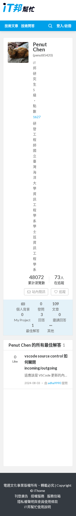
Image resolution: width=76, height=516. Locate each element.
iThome (39, 491)
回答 (41, 317)
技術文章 (11, 26)
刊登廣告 (21, 496)
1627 (37, 117)
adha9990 (55, 383)
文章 (55, 306)
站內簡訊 (38, 292)
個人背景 (23, 309)
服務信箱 (54, 496)
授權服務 (37, 496)
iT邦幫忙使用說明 (37, 507)
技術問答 (28, 26)
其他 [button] (50, 331)
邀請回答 (59, 317)
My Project (22, 317)
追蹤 (62, 292)
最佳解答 (32, 328)
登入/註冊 (64, 26)
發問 (41, 306)
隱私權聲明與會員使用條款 (37, 502)
